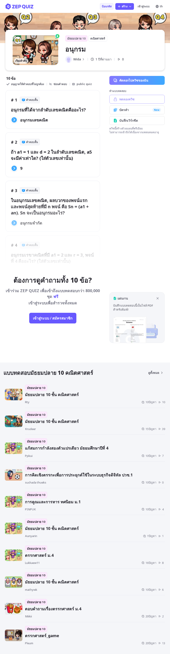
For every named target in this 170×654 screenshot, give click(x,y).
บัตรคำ (139, 110)
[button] (137, 317)
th (161, 6)
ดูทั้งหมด (153, 373)
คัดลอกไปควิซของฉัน (133, 80)
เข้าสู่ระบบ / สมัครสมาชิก (53, 318)
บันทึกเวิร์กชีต (128, 120)
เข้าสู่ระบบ (144, 6)
